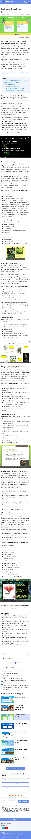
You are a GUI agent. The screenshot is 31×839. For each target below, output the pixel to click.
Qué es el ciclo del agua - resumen (11, 676)
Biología (10, 5)
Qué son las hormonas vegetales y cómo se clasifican (21, 725)
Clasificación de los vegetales (20, 698)
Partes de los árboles (20, 732)
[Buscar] (29, 2)
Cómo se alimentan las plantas (21, 750)
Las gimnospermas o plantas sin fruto (14, 89)
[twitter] (3, 828)
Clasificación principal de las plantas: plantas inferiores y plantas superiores (15, 81)
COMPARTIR (24, 2)
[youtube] (6, 828)
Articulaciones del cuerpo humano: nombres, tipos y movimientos (15, 689)
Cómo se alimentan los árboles (21, 741)
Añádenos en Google (24, 37)
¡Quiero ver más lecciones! (15, 769)
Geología (19, 663)
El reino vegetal (16, 5)
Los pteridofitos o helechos (12, 87)
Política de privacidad (6, 837)
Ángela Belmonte (8, 12)
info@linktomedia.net (13, 811)
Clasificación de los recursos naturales (12, 683)
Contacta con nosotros (6, 836)
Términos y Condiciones (16, 836)
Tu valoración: (6, 798)
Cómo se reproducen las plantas (21, 759)
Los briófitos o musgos (10, 84)
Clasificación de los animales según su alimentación (15, 685)
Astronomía (12, 663)
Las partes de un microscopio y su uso (12, 673)
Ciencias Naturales (4, 5)
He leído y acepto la (8, 801)
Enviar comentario (23, 802)
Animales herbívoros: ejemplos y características (14, 681)
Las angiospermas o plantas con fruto (14, 91)
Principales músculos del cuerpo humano (13, 678)
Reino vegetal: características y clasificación (19, 707)
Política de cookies (15, 837)
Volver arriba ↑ (15, 820)
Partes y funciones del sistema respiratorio (13, 671)
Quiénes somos (20, 833)
